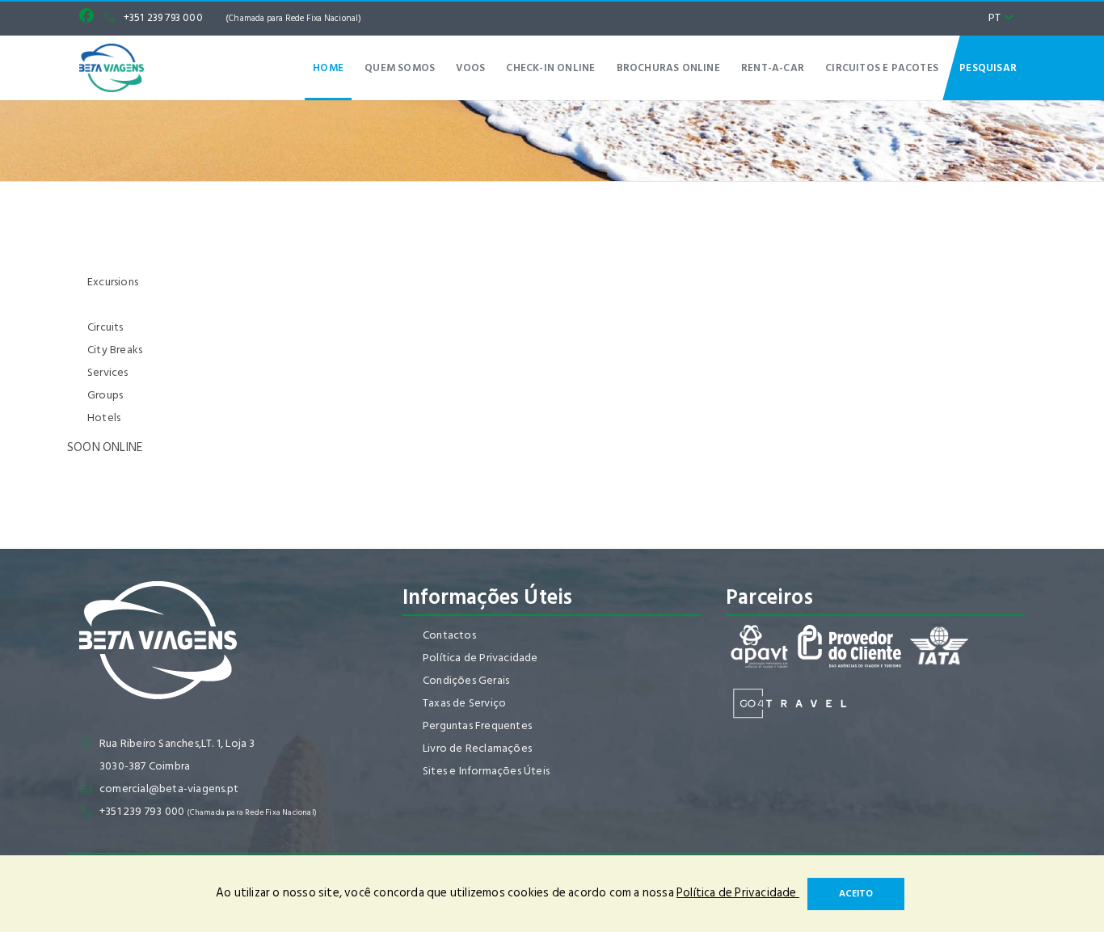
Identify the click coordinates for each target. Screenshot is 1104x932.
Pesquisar (988, 68)
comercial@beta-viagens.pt (168, 788)
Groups (105, 395)
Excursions (112, 281)
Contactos (449, 635)
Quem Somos (399, 68)
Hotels (103, 417)
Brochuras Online (668, 68)
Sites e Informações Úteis (486, 770)
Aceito (856, 893)
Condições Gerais (466, 680)
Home (328, 68)
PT (996, 17)
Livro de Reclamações (477, 748)
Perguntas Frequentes (477, 725)
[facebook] (90, 18)
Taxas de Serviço (464, 703)
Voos (470, 68)
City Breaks (114, 349)
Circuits (105, 327)
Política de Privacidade (480, 657)
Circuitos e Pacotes (881, 68)
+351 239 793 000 (243, 18)
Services (108, 372)
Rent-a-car (772, 68)
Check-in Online (550, 68)
